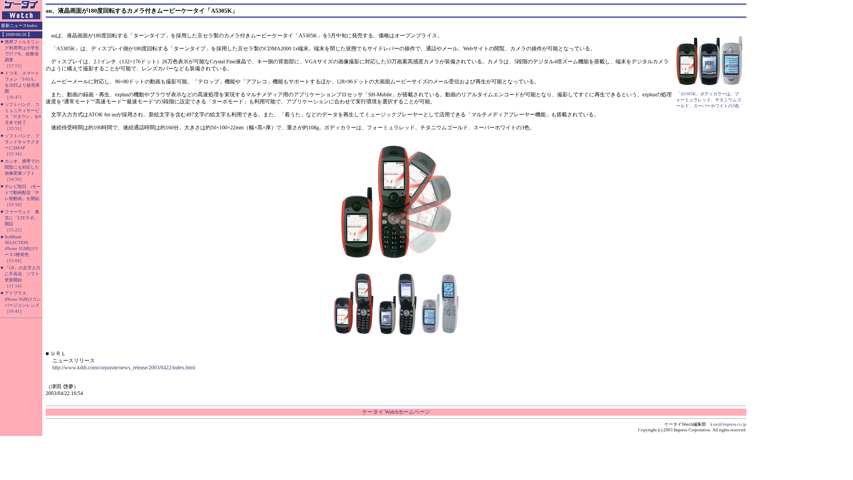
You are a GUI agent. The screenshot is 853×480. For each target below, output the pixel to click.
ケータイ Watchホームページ (396, 412)
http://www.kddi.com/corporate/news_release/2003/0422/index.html (123, 367)
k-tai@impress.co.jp (728, 424)
